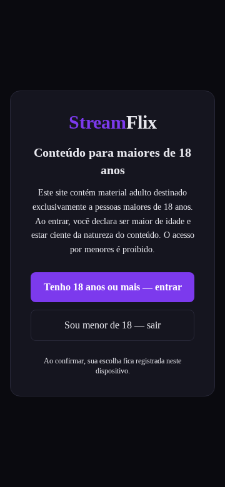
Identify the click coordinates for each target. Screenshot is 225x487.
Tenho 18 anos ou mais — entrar (113, 287)
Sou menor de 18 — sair (112, 325)
